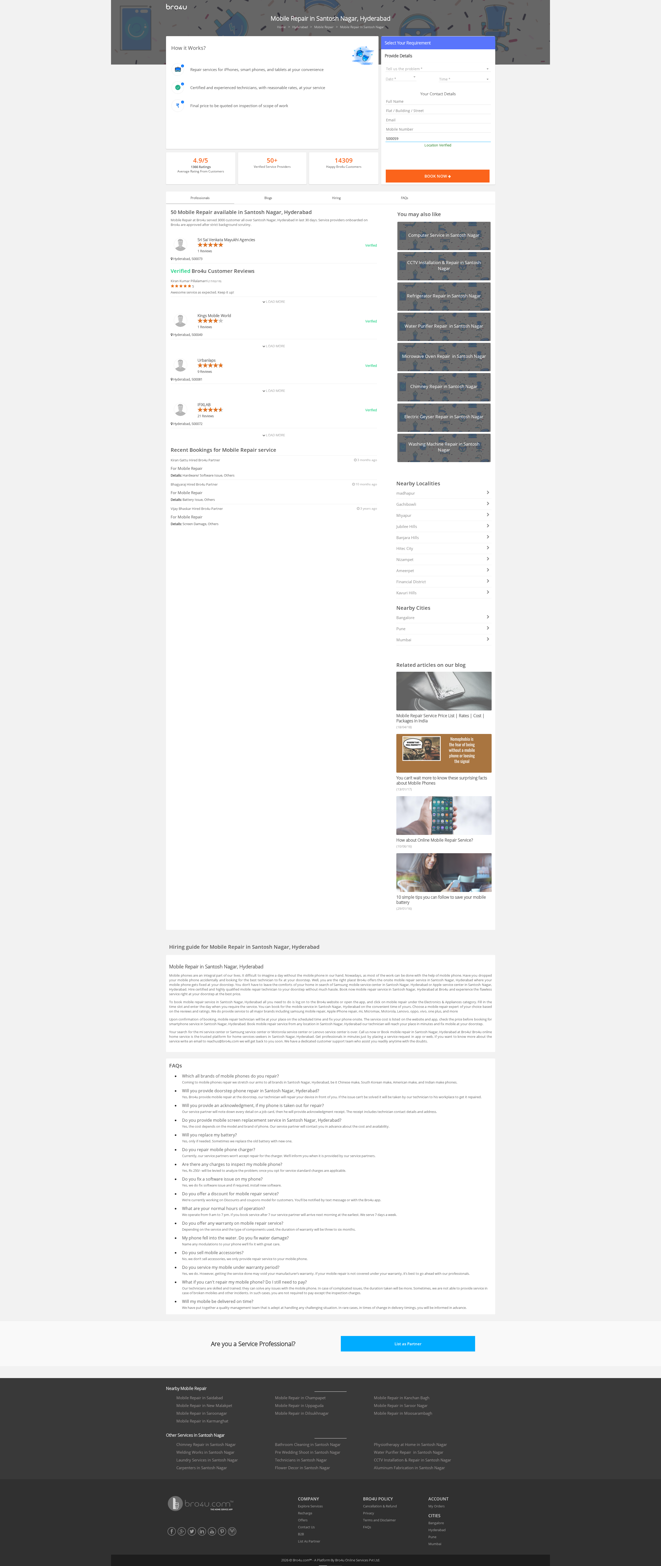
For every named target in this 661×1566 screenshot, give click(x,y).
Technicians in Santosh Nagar (301, 1459)
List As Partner (309, 1541)
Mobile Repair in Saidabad (199, 1397)
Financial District (411, 581)
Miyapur (403, 515)
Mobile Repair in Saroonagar (201, 1413)
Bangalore (405, 617)
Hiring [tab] (336, 198)
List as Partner (408, 1343)
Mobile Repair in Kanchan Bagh (401, 1397)
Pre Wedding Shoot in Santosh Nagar (307, 1452)
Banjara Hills (407, 537)
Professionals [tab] (200, 198)
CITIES (434, 1515)
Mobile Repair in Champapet (300, 1397)
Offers (303, 1520)
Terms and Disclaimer (379, 1520)
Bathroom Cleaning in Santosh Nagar (308, 1444)
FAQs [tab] (404, 198)
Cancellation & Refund (380, 1506)
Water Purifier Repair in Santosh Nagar (408, 1452)
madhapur (405, 493)
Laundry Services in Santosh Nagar (207, 1459)
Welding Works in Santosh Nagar (205, 1452)
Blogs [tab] (268, 198)
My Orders (436, 1506)
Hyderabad (437, 1530)
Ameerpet (405, 570)
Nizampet (404, 559)
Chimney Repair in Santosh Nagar (206, 1444)
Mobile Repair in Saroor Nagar (401, 1405)
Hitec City (404, 548)
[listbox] (438, 69)
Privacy (368, 1513)
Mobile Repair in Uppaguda (299, 1405)
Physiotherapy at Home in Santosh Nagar (410, 1444)
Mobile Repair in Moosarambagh (403, 1413)
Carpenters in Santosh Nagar (201, 1467)
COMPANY (308, 1499)
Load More (275, 301)
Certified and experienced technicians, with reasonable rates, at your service (257, 87)
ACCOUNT (438, 1499)
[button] (438, 42)
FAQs (367, 1527)
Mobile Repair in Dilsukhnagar (302, 1413)
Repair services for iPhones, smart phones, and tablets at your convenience (257, 69)
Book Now (436, 176)
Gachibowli (406, 504)
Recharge (305, 1513)
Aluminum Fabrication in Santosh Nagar (409, 1467)
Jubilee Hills (406, 526)
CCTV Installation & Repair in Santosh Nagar (412, 1459)
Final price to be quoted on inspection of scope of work (239, 105)
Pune (400, 628)
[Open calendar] (414, 77)
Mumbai (403, 639)
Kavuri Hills (406, 592)
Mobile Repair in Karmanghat (202, 1420)
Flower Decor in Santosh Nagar (302, 1467)
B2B (301, 1534)
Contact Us (306, 1527)
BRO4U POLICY (378, 1499)
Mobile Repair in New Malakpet (204, 1405)
